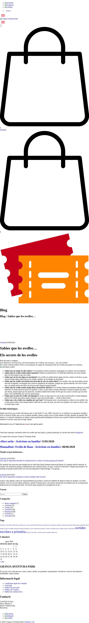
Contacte (8, 11)
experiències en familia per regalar (52, 525)
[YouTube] (8, 7)
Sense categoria (10, 503)
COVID (8, 514)
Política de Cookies (12, 590)
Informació (9, 512)
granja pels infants (19, 528)
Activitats (8, 516)
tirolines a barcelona (31, 532)
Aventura (8, 510)
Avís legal (8, 585)
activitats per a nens (24, 525)
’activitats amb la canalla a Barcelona (47, 532)
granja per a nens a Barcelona (32, 528)
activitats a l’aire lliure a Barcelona (9, 525)
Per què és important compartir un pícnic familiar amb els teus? (23, 477)
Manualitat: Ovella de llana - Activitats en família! (31, 446)
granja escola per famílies (7, 528)
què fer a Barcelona (69, 528)
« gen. (2, 562)
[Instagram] (9, 5)
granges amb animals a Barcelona (70, 525)
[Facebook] (9, 3)
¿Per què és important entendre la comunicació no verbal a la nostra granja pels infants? (32, 461)
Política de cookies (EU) (13, 592)
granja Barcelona (84, 525)
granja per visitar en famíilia (48, 528)
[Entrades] (44, 303)
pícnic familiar (60, 528)
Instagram (78, 433)
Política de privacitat (12, 588)
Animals (3, 343)
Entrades (3, 130)
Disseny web (29, 622)
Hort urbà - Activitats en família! (20, 441)
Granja (7, 507)
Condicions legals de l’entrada (16, 583)
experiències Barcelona (36, 525)
